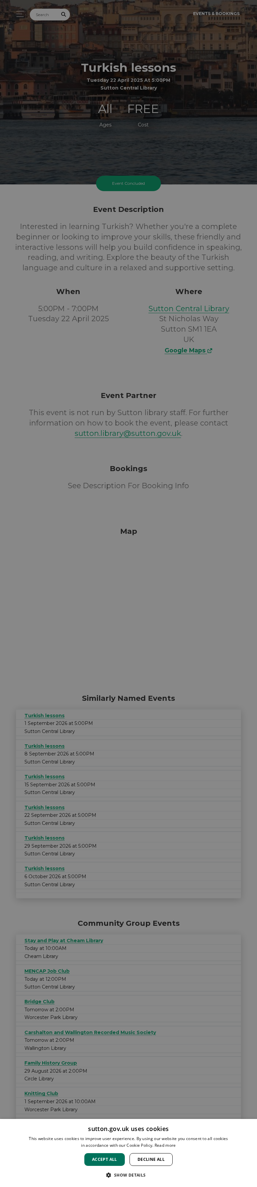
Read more (165, 1145)
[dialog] (128, 1153)
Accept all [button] (104, 1159)
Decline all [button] (151, 1159)
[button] (128, 1175)
